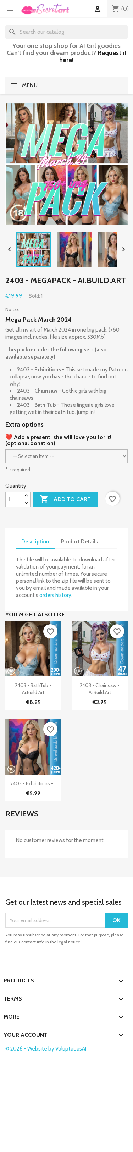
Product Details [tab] (79, 541)
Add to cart (65, 499)
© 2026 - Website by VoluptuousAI (45, 1049)
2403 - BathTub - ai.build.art (33, 689)
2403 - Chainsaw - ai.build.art (100, 689)
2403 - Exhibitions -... (33, 783)
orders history (55, 595)
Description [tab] (35, 541)
